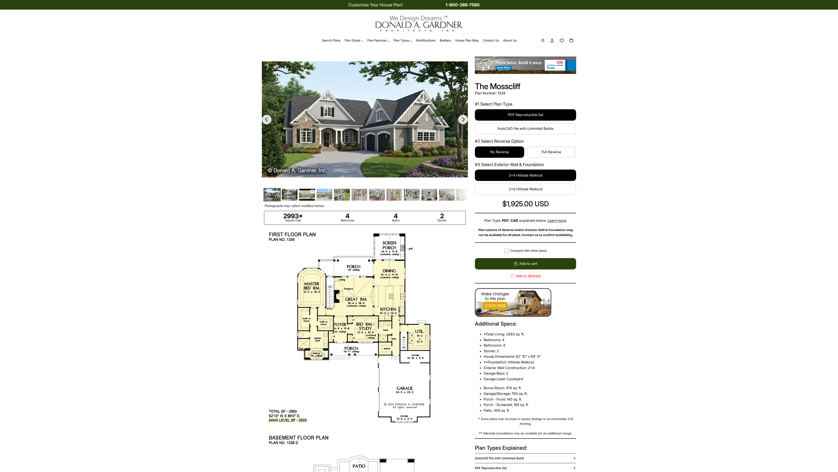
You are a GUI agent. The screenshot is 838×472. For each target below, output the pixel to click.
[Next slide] (463, 119)
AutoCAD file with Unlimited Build (499, 458)
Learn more (557, 220)
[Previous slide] (266, 119)
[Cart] (571, 40)
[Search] (543, 40)
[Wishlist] (562, 40)
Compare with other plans (528, 250)
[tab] (272, 195)
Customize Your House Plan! (375, 4)
